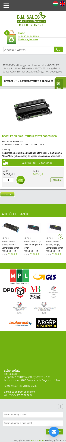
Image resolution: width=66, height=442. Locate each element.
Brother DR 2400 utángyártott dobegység (39, 71)
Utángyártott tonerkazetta (31, 65)
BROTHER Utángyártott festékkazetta (31, 67)
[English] (62, 3)
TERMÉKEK (9, 65)
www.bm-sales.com (21, 394)
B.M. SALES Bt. (37, 440)
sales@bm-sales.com (23, 391)
